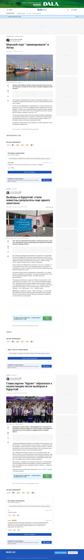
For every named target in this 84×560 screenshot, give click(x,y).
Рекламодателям (73, 552)
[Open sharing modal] (8, 96)
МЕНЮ (10, 9)
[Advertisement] (42, 26)
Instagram (47, 180)
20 (34, 492)
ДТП (30, 13)
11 (9, 492)
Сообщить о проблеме (61, 552)
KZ (68, 9)
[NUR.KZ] (42, 10)
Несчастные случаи (36, 13)
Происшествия (10, 13)
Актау (19, 135)
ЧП (27, 13)
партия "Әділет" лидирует (45, 469)
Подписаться (47, 318)
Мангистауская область (12, 135)
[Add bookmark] (8, 101)
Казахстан (9, 332)
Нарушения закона (21, 13)
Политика (8, 375)
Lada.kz (50, 100)
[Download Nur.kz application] (42, 4)
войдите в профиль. (45, 158)
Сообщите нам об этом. (33, 129)
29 (19, 492)
